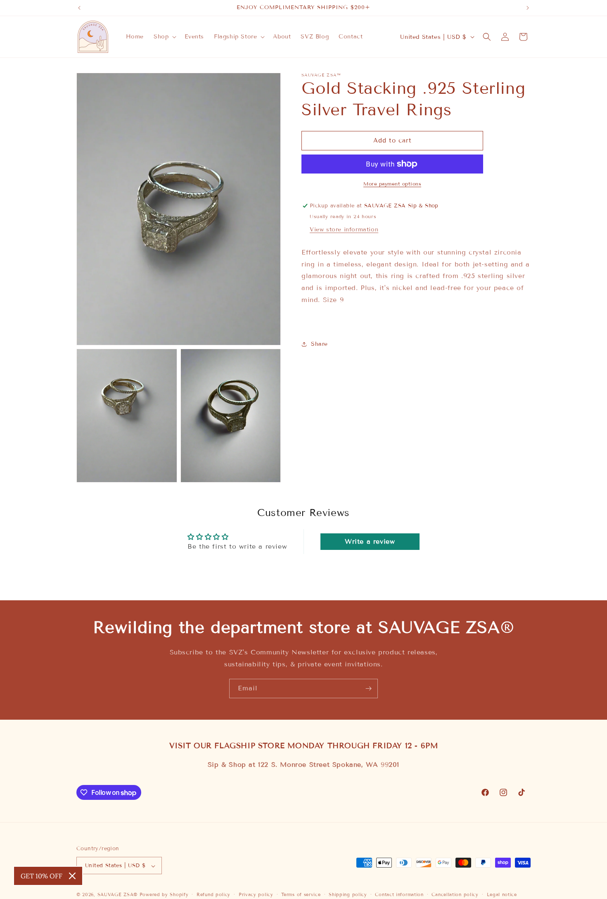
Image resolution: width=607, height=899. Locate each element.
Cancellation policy (455, 894)
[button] (164, 36)
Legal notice (502, 894)
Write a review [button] (370, 541)
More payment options (392, 184)
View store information (344, 229)
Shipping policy (348, 894)
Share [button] (319, 343)
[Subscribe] (368, 688)
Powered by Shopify (164, 895)
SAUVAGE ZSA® (117, 895)
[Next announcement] (528, 8)
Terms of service (300, 894)
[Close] (72, 876)
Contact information (399, 894)
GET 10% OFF (41, 876)
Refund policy (213, 894)
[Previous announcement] (79, 8)
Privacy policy (256, 894)
